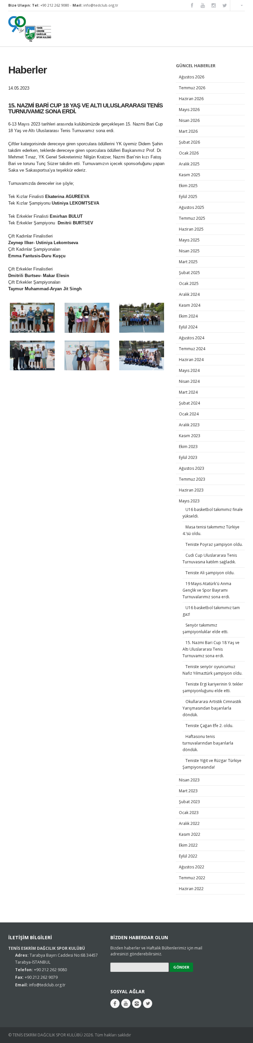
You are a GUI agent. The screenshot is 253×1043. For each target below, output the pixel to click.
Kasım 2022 (189, 834)
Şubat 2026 (189, 142)
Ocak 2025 (189, 283)
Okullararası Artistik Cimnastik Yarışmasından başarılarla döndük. (212, 708)
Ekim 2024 (188, 316)
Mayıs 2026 (189, 109)
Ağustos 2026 (191, 77)
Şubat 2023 (189, 801)
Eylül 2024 (188, 327)
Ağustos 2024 (191, 338)
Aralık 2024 (189, 294)
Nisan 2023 (189, 780)
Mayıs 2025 (189, 240)
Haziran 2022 (191, 888)
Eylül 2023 (188, 457)
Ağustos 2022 (191, 867)
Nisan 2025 (189, 251)
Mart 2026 (188, 131)
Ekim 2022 (188, 845)
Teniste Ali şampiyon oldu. (210, 573)
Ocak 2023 (189, 812)
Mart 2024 (188, 392)
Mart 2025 (188, 262)
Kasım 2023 (189, 435)
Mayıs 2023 (189, 501)
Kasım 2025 (189, 175)
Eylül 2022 (188, 856)
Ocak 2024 (189, 414)
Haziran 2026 (191, 98)
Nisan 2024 (189, 381)
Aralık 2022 (189, 823)
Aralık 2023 (189, 425)
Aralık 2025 (189, 164)
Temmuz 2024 (192, 349)
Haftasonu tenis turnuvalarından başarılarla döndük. (208, 743)
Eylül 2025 (188, 196)
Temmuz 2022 (192, 878)
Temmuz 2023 (192, 479)
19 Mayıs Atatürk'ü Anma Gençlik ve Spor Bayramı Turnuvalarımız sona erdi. (207, 590)
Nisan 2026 (189, 120)
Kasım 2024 (189, 305)
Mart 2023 (188, 791)
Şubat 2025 (189, 272)
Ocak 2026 (189, 153)
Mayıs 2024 (189, 370)
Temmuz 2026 (192, 88)
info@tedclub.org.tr (100, 5)
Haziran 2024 (191, 359)
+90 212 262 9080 (54, 5)
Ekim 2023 (188, 446)
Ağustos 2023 (191, 468)
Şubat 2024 (189, 403)
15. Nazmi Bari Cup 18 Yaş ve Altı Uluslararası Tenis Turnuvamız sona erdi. (211, 649)
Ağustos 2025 (191, 207)
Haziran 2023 (191, 490)
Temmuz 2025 (192, 218)
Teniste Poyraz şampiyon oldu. (214, 544)
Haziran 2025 (191, 229)
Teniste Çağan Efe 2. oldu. (209, 725)
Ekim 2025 (188, 185)
